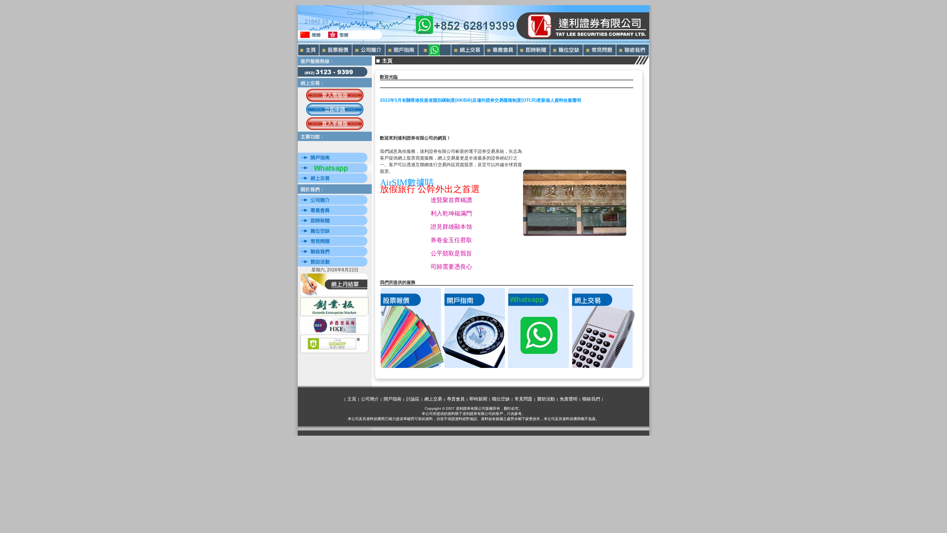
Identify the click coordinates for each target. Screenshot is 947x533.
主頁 (351, 399)
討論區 (412, 399)
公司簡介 (370, 399)
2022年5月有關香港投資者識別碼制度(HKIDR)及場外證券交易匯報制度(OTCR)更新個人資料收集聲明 (480, 100)
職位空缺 (501, 399)
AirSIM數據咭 (407, 182)
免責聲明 (568, 399)
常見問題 (523, 399)
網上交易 (433, 399)
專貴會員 (456, 399)
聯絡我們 (591, 399)
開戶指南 (392, 399)
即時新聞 (478, 399)
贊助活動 (546, 399)
